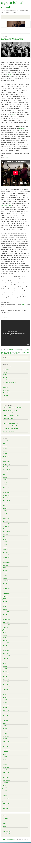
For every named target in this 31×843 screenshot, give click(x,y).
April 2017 (5, 731)
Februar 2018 (6, 705)
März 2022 (5, 578)
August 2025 (5, 472)
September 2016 (6, 749)
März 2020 (5, 640)
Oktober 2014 (6, 808)
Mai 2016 (5, 759)
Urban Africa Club (7, 831)
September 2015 (6, 780)
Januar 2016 (5, 769)
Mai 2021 (5, 604)
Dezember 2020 (6, 617)
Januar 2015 (5, 801)
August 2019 (5, 658)
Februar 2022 (6, 580)
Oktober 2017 (6, 715)
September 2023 (6, 531)
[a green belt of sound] (16, 27)
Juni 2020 (5, 632)
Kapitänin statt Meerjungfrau (9, 420)
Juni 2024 (5, 508)
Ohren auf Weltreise (7, 393)
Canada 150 (5, 374)
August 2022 (5, 565)
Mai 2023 (5, 542)
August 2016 (5, 751)
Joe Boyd (10, 74)
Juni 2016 (5, 757)
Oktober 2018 (6, 684)
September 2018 (6, 687)
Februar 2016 (6, 767)
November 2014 (6, 806)
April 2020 (5, 637)
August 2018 (5, 689)
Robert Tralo (9, 353)
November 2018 (6, 681)
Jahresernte (5, 385)
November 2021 (6, 588)
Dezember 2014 (6, 803)
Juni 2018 (5, 694)
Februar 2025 (6, 487)
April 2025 (5, 482)
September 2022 (6, 562)
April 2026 (5, 451)
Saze (17, 353)
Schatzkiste (5, 395)
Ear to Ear (5, 377)
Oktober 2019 (6, 653)
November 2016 (6, 744)
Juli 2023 (4, 536)
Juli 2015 (4, 785)
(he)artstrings (6, 369)
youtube (6, 157)
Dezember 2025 (6, 461)
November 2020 (6, 619)
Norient (4, 823)
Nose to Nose (6, 390)
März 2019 (5, 671)
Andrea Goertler (8, 350)
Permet (27, 352)
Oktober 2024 (6, 498)
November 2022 (6, 557)
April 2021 (5, 606)
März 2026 (5, 454)
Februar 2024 (6, 518)
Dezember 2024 (6, 492)
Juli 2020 (4, 630)
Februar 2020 (6, 643)
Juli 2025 (4, 474)
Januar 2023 (5, 552)
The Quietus (5, 818)
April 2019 (5, 668)
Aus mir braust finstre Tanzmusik (10, 428)
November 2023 (6, 526)
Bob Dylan (15, 350)
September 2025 (6, 469)
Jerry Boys (10, 352)
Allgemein (11, 349)
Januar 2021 (5, 614)
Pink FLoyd (3, 353)
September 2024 (6, 500)
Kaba (18, 352)
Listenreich (5, 387)
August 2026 (5, 441)
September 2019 (6, 656)
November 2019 (6, 650)
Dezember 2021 (6, 586)
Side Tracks (5, 398)
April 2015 (5, 793)
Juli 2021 (4, 599)
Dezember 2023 (6, 523)
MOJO (4, 821)
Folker (23, 304)
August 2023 (5, 534)
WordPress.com (15, 840)
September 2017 (6, 718)
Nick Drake (22, 352)
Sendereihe (22, 128)
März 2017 (5, 733)
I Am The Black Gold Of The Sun (10, 410)
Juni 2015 (5, 788)
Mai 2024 (5, 511)
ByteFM (4, 826)
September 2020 (6, 624)
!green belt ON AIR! (7, 367)
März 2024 (5, 516)
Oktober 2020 (6, 622)
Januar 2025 (5, 490)
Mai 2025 (5, 479)
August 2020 (5, 627)
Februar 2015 (6, 798)
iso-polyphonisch (6, 205)
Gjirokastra (14, 114)
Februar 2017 (6, 736)
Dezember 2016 (6, 741)
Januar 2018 (5, 707)
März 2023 (5, 547)
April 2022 (5, 575)
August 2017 (5, 720)
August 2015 (5, 782)
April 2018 (5, 700)
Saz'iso (13, 353)
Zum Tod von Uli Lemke (8, 431)
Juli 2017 (4, 723)
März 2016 (5, 764)
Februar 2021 (6, 612)
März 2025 (5, 485)
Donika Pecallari (21, 350)
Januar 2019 (5, 676)
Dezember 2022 (6, 555)
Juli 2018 (4, 692)
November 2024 (6, 495)
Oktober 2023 (6, 529)
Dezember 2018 (6, 679)
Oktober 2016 (6, 746)
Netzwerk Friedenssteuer (8, 834)
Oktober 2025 (6, 466)
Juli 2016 (4, 754)
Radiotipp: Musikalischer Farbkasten (11, 426)
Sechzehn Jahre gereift (8, 413)
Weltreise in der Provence (9, 418)
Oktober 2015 (6, 777)
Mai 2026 (5, 448)
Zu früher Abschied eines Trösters (11, 415)
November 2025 (6, 464)
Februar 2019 (6, 674)
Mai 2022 (5, 573)
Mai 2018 (5, 697)
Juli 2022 (4, 567)
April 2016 (5, 762)
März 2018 (5, 702)
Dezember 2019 (6, 648)
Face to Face (16, 349)
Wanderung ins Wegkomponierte (10, 423)
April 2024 (5, 513)
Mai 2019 (5, 666)
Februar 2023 (6, 549)
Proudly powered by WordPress (10, 839)
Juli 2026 (4, 443)
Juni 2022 (5, 570)
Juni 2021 (5, 601)
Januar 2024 (5, 521)
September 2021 (6, 593)
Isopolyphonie (4, 352)
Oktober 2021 (6, 591)
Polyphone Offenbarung (12, 39)
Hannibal (27, 350)
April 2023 (5, 544)
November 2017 (6, 713)
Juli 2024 (4, 505)
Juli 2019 (4, 661)
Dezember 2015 (6, 772)
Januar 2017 (5, 738)
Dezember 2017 (6, 710)
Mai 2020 (5, 635)
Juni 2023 (5, 539)
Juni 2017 (5, 725)
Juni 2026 (5, 446)
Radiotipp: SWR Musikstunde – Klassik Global (13, 408)
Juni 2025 (5, 477)
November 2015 (6, 775)
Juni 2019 (5, 663)
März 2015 (5, 795)
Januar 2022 (5, 583)
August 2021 (5, 596)
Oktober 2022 (6, 560)
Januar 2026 (5, 459)
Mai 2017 (5, 728)
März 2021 (5, 609)
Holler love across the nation (9, 382)
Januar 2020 (5, 645)
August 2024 (5, 503)
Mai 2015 (5, 790)
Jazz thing (5, 828)
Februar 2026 (6, 456)
